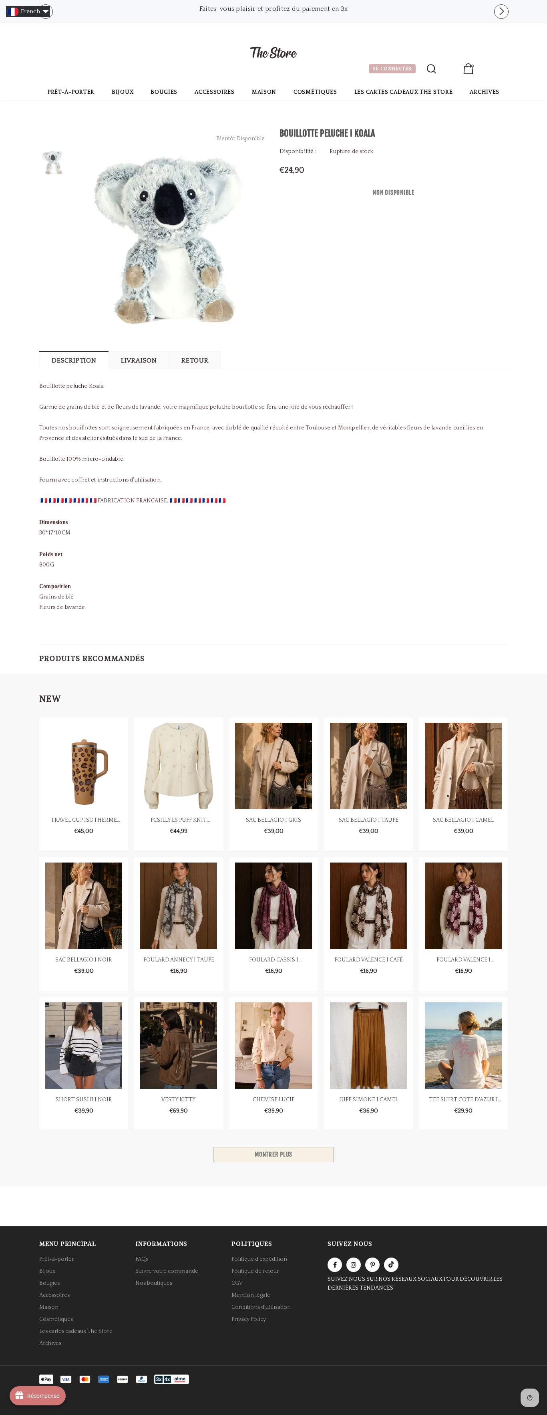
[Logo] (273, 53)
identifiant (449, 70)
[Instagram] (353, 1265)
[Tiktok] (391, 1265)
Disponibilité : (298, 151)
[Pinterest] (372, 1265)
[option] (273, 6)
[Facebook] (335, 1265)
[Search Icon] (431, 69)
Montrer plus (273, 1154)
